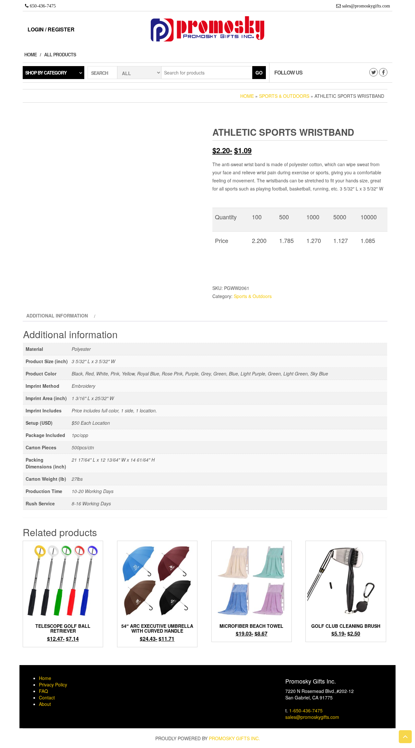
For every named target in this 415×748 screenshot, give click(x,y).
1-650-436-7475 (306, 710)
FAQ (43, 691)
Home (30, 54)
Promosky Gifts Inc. (234, 738)
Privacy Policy (53, 684)
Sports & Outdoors (284, 96)
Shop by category (45, 72)
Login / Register (51, 29)
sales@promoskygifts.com (312, 717)
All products (60, 54)
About (45, 704)
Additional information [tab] (57, 315)
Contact (47, 697)
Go (259, 72)
